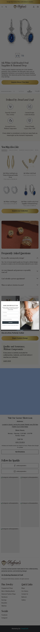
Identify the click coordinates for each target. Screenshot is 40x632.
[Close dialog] (38, 302)
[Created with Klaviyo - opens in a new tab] (20, 330)
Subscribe (10, 322)
